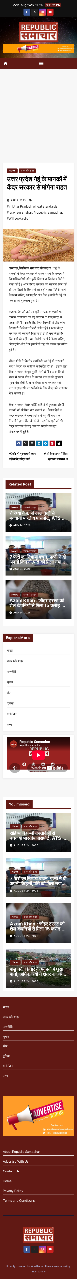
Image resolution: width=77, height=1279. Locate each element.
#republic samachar (48, 212)
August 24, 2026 (26, 845)
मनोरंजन (12, 714)
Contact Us (11, 1171)
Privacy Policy (13, 1191)
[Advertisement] (38, 110)
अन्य (9, 724)
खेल (9, 693)
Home (7, 1181)
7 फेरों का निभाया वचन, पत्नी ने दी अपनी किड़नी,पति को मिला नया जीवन (37, 562)
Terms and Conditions (19, 1201)
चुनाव (10, 682)
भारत (10, 650)
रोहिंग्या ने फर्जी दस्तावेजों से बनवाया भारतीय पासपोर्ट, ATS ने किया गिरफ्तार (37, 518)
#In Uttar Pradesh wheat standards (32, 206)
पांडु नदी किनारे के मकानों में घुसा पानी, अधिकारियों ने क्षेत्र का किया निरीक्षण (38, 974)
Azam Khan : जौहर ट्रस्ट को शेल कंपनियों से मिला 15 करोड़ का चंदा (37, 605)
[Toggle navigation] (41, 63)
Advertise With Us (15, 1161)
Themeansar (38, 1271)
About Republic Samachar (21, 1152)
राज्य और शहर (27, 170)
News (12, 170)
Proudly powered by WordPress (25, 1266)
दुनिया (10, 703)
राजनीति (12, 672)
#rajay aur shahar (19, 212)
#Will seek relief (18, 218)
